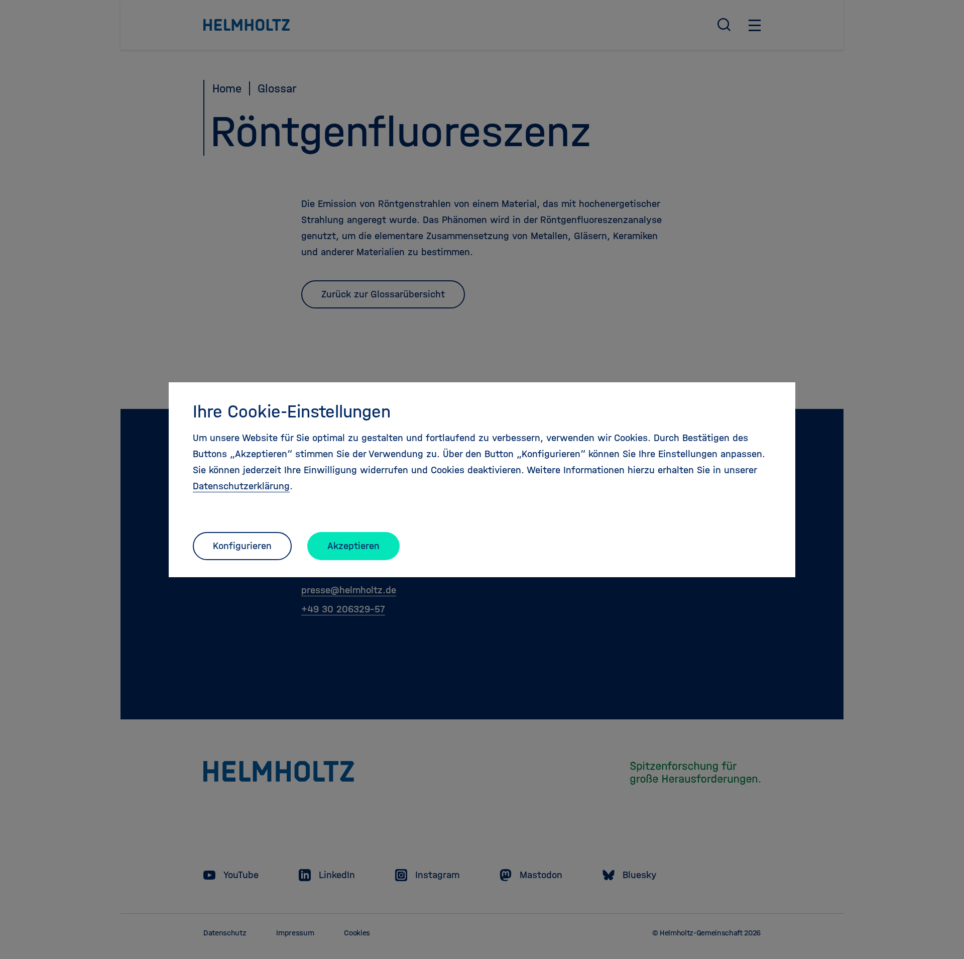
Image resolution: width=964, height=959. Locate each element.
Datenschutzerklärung (241, 486)
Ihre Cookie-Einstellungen (292, 411)
